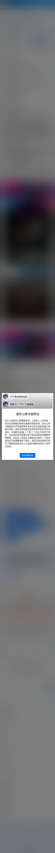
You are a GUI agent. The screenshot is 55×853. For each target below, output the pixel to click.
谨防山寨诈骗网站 (27, 414)
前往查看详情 (27, 455)
